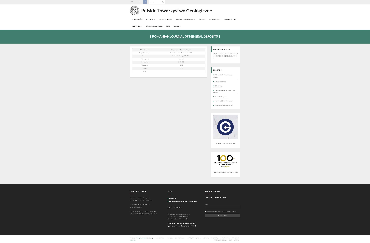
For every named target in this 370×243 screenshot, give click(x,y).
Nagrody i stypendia (220, 240)
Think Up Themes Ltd (140, 238)
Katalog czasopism (220, 81)
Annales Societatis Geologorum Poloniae (183, 201)
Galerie (236, 240)
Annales (205, 238)
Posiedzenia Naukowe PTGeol (224, 105)
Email (206, 204)
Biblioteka (235, 238)
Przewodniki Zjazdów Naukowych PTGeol (224, 91)
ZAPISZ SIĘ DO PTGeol (212, 191)
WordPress (133, 240)
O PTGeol (169, 238)
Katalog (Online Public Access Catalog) (223, 76)
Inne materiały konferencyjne (223, 101)
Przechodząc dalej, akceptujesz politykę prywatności (221, 211)
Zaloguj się (172, 198)
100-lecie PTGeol (180, 238)
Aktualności (160, 238)
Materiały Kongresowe (222, 97)
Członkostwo (225, 238)
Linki (230, 240)
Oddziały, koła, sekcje (194, 238)
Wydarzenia (214, 238)
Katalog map (218, 86)
